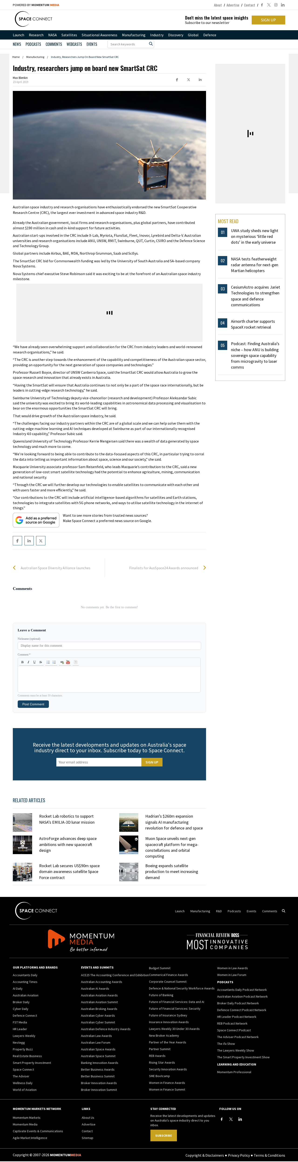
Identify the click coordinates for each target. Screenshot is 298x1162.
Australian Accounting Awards (101, 982)
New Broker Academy (164, 1035)
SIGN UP (268, 20)
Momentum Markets (27, 1117)
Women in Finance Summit (167, 1089)
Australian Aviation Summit (99, 1002)
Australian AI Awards (95, 988)
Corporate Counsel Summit (167, 981)
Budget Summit (159, 968)
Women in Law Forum (231, 975)
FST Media (20, 1022)
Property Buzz (23, 1049)
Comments (54, 44)
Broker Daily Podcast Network (238, 1003)
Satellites (69, 35)
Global (193, 35)
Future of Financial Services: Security (174, 1008)
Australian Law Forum (95, 1042)
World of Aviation (25, 1090)
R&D (219, 911)
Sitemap (87, 1138)
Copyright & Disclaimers (205, 1155)
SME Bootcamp (159, 1076)
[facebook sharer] (177, 79)
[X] (231, 1119)
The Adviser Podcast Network (238, 1037)
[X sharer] (188, 79)
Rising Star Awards (162, 1062)
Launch (18, 35)
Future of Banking (161, 995)
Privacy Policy (239, 1155)
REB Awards (157, 1056)
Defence (209, 35)
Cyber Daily (20, 1009)
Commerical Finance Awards (168, 975)
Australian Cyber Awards (98, 1015)
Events (92, 44)
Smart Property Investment (32, 1063)
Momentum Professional (234, 1072)
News (17, 44)
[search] (151, 44)
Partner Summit (159, 1049)
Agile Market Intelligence (30, 1138)
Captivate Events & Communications (38, 1131)
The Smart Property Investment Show (243, 1057)
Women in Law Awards (232, 968)
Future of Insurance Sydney (168, 1015)
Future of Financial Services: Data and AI (176, 1002)
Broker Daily (21, 1002)
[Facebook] (221, 1119)
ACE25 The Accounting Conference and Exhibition (115, 975)
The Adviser (21, 1076)
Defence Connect (25, 1015)
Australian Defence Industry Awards (106, 1029)
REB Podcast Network (232, 1023)
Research (36, 35)
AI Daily (18, 988)
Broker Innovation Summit (99, 1090)
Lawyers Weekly (24, 1036)
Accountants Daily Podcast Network (242, 990)
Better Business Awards (98, 1069)
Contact (249, 4)
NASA (52, 35)
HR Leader (20, 1029)
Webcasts (74, 44)
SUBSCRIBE (163, 1135)
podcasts (33, 44)
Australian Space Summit (98, 1056)
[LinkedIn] (240, 1119)
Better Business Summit (98, 1076)
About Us (88, 1117)
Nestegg (19, 1042)
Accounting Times (25, 982)
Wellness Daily (23, 1083)
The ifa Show (226, 1044)
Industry (156, 35)
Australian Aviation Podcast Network (242, 996)
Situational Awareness (99, 35)
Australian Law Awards (96, 1036)
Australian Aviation (25, 995)
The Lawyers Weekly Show (235, 1050)
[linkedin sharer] (200, 79)
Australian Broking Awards (99, 1009)
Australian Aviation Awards (99, 995)
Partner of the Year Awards (167, 1042)
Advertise (233, 4)
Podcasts (234, 911)
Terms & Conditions (269, 1155)
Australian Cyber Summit (98, 1022)
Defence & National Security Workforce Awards (182, 988)
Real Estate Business (27, 1056)
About (218, 4)
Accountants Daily (25, 975)
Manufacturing (134, 35)
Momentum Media (25, 1124)
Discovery (175, 35)
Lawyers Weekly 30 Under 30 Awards (174, 1029)
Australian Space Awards (98, 1049)
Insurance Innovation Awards (169, 1022)
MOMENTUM (45, 5)
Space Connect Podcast (234, 1030)
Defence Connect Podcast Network (241, 1010)
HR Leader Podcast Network (236, 1017)
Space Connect (23, 1069)
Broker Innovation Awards (99, 1083)
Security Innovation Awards (168, 1069)
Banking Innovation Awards (99, 1063)
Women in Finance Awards (167, 1083)
